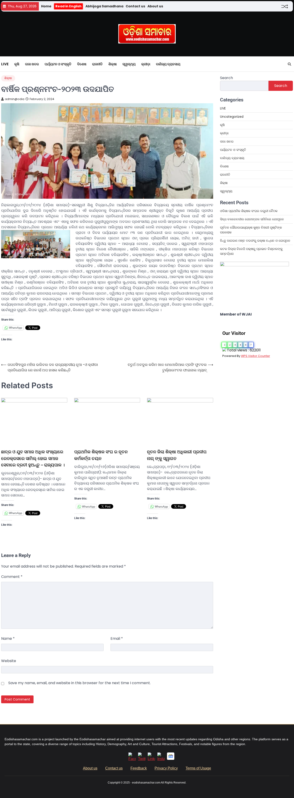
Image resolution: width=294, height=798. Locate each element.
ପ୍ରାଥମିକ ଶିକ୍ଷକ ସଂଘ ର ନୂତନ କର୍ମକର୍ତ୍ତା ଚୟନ (101, 455)
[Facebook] (132, 759)
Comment (12, 576)
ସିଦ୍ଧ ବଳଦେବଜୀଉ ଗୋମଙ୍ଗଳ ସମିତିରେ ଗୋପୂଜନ (252, 219)
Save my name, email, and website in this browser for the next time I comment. (79, 683)
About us (155, 6)
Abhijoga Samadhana (104, 6)
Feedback (138, 768)
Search (226, 77)
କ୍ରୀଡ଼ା (145, 64)
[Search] (289, 64)
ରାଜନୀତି (97, 64)
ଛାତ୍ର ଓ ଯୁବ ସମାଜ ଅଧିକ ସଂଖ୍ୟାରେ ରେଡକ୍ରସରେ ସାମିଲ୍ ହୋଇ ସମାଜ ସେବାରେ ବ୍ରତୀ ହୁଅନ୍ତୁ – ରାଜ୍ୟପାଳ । (33, 458)
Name (8, 638)
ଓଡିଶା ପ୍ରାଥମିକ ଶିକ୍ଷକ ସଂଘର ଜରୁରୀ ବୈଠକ (248, 211)
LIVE (4, 64)
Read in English (68, 6)
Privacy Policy (166, 768)
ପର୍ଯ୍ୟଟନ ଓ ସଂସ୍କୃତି (58, 64)
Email (116, 638)
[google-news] (170, 759)
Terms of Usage (198, 768)
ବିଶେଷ (81, 64)
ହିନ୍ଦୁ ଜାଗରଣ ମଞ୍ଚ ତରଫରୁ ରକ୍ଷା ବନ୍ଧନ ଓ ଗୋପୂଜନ (255, 240)
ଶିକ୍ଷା (112, 64)
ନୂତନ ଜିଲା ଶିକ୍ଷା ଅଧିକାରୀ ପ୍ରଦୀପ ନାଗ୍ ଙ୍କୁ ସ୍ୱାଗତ (176, 455)
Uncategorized (231, 116)
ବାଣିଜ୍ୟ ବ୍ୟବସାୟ (168, 64)
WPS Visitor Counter (255, 356)
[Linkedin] (151, 759)
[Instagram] (161, 759)
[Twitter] (141, 759)
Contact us (135, 6)
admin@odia (14, 99)
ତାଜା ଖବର (32, 64)
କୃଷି (16, 64)
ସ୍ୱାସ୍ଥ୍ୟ (129, 64)
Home (46, 6)
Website (8, 660)
